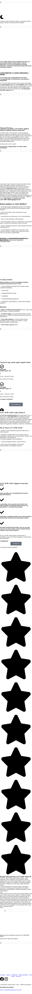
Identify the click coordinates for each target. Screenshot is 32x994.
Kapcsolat (19, 990)
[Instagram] (6, 979)
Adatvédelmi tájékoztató (10, 990)
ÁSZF (1, 990)
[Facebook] (2, 979)
